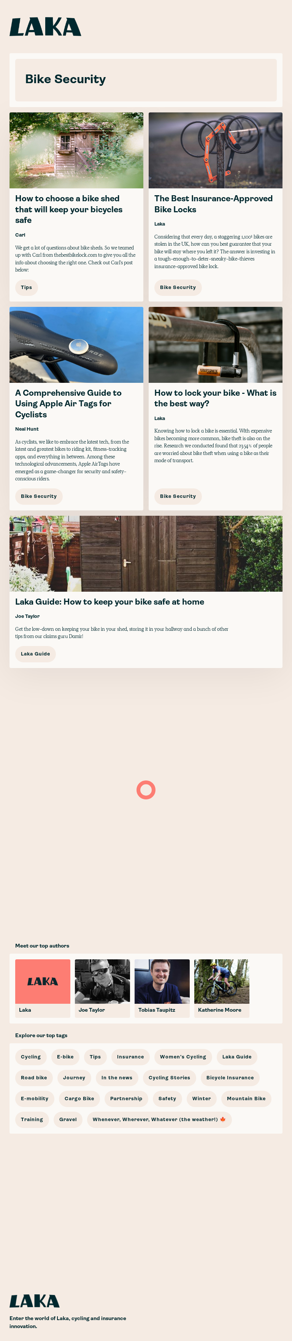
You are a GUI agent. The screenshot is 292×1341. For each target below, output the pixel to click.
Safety (167, 1098)
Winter (201, 1098)
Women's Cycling (183, 1057)
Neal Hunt (27, 429)
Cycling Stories (169, 1078)
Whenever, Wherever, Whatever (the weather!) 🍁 (159, 1119)
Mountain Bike (246, 1098)
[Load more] (146, 789)
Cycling (31, 1057)
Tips (26, 287)
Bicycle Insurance (230, 1078)
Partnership (126, 1098)
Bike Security (178, 287)
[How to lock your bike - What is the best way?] (215, 408)
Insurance (130, 1057)
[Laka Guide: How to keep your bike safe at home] (146, 592)
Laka (159, 224)
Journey (74, 1078)
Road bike (34, 1078)
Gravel (68, 1119)
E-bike (65, 1057)
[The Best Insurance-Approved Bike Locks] (215, 206)
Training (32, 1119)
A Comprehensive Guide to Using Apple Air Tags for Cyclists (68, 404)
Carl (20, 235)
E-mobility (35, 1098)
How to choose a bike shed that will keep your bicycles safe (68, 210)
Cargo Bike (79, 1098)
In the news (117, 1078)
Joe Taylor (27, 616)
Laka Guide (35, 654)
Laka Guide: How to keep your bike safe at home (109, 602)
